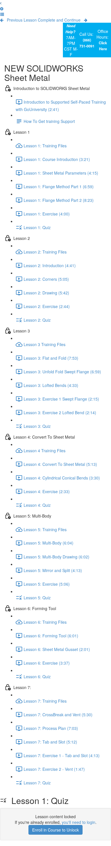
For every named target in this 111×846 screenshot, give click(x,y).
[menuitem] (1, 8)
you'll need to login (78, 822)
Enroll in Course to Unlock (55, 830)
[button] (0, 3)
